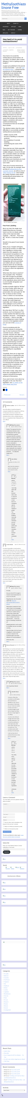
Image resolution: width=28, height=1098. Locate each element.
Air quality (6, 973)
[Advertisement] (14, 922)
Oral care (6, 995)
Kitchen (5, 987)
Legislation (11, 49)
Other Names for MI (9, 172)
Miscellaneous (7, 993)
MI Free (5, 47)
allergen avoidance (21, 49)
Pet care (6, 999)
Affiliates (5, 33)
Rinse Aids (6, 1053)
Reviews (6, 1003)
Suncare (6, 1007)
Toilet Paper (6, 1061)
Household (5, 26)
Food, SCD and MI (15, 1069)
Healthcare (6, 985)
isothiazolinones (21, 52)
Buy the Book (11, 29)
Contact (13, 33)
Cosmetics (15, 23)
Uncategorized (7, 1009)
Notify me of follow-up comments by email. (13, 826)
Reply (4, 421)
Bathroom (6, 975)
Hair (5, 983)
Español (20, 29)
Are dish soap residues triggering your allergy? (14, 1059)
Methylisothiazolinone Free (13, 6)
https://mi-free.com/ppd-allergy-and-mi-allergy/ (13, 602)
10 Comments (19, 47)
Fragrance (6, 981)
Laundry (6, 989)
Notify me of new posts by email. (11, 828)
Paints (5, 997)
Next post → (22, 394)
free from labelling (21, 51)
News (20, 26)
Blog (4, 29)
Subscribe (6, 852)
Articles (13, 26)
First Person (7, 979)
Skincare (6, 1005)
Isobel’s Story (7, 1051)
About (8, 23)
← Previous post (6, 394)
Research (5, 51)
